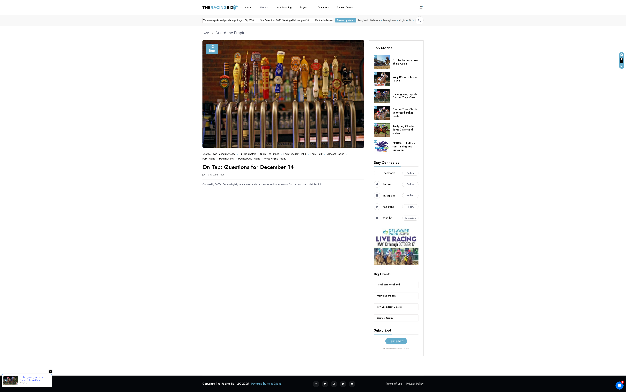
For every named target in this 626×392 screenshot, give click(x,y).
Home (248, 7)
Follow (410, 173)
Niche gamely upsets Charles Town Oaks (405, 95)
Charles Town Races (213, 153)
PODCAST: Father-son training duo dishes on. (404, 146)
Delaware (375, 20)
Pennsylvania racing (249, 158)
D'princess (230, 153)
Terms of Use (394, 384)
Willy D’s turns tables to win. (405, 78)
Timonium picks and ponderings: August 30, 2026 (282, 20)
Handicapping (284, 7)
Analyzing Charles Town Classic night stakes (404, 129)
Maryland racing (335, 153)
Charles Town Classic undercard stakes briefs (405, 112)
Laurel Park (316, 153)
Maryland (363, 20)
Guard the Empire (231, 33)
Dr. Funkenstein (248, 153)
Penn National (226, 158)
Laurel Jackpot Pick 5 (294, 153)
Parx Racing (208, 158)
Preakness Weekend (388, 284)
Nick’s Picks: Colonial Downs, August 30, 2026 (228, 20)
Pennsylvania (389, 20)
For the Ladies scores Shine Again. (405, 61)
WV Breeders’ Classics (389, 307)
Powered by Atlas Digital (266, 384)
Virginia (403, 20)
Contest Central (345, 7)
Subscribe (410, 218)
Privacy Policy (415, 384)
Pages (303, 7)
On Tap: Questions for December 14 (248, 167)
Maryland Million (386, 296)
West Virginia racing (275, 158)
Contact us (323, 7)
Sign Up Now (396, 341)
